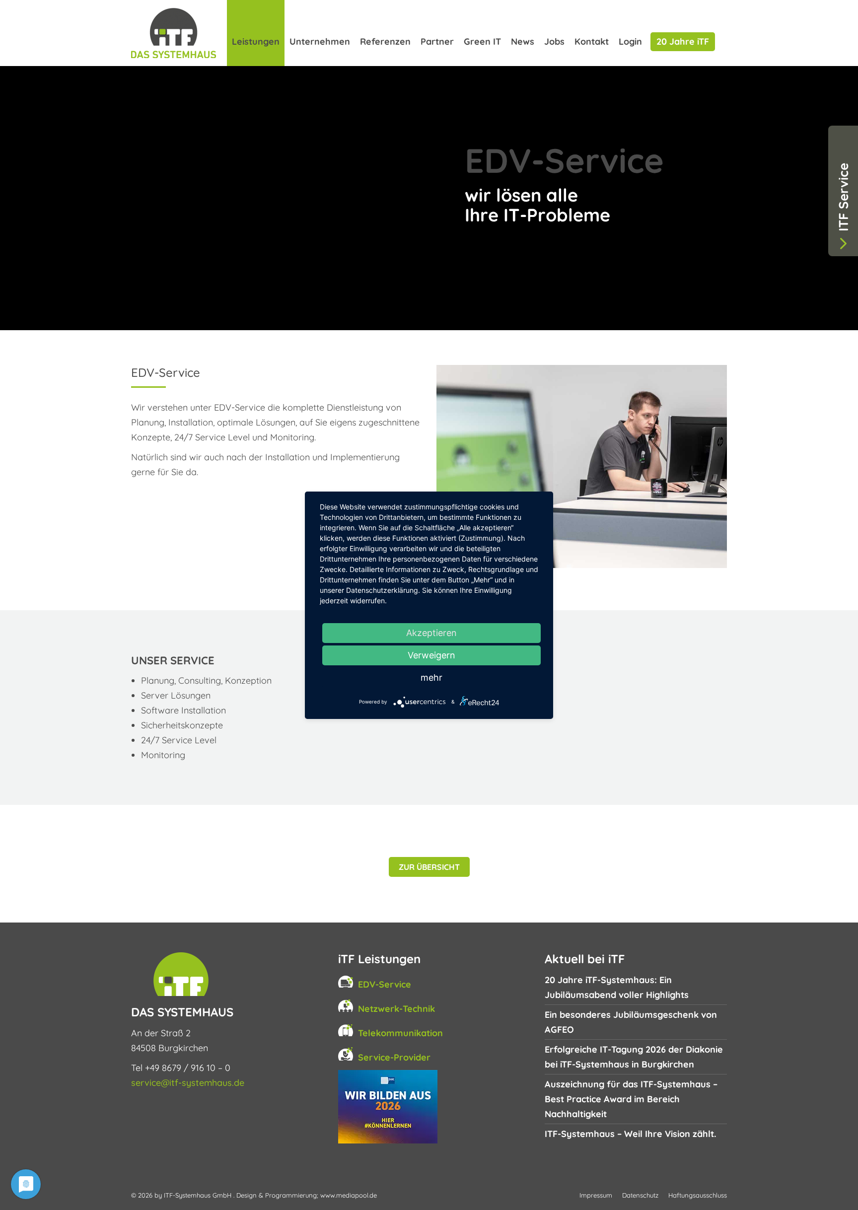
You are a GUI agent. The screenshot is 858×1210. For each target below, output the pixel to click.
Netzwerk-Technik (396, 1008)
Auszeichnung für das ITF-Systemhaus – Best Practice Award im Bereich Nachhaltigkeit (631, 1099)
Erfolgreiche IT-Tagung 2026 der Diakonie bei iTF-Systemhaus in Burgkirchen (634, 1057)
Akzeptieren (431, 633)
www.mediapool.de (348, 1195)
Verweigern (431, 655)
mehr (431, 677)
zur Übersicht (429, 867)
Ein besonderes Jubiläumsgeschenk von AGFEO (631, 1022)
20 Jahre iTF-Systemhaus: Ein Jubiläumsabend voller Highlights (617, 987)
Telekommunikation (400, 1033)
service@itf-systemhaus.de (187, 1082)
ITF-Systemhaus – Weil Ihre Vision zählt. (630, 1133)
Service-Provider (394, 1057)
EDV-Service (384, 984)
